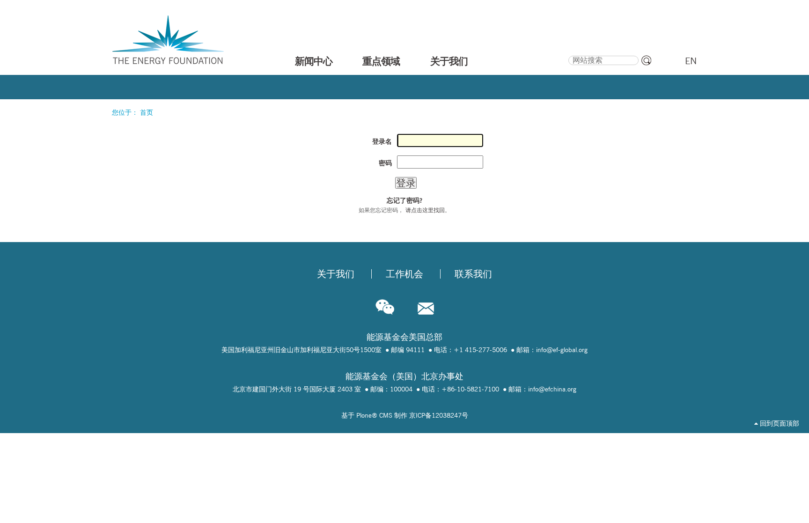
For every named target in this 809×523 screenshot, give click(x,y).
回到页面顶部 (778, 423)
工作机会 (404, 274)
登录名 (382, 141)
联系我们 (473, 274)
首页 (146, 112)
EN (691, 60)
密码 (385, 163)
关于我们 (449, 61)
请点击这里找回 (425, 210)
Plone (364, 415)
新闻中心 (313, 61)
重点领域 (381, 61)
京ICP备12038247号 (438, 415)
